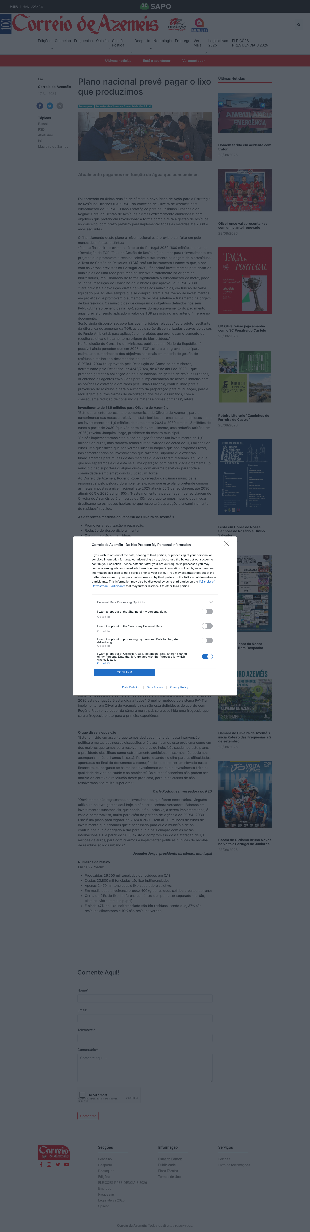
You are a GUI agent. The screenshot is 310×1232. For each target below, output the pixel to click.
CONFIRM (124, 672)
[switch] (207, 611)
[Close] (228, 545)
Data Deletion (131, 687)
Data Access (155, 687)
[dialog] (155, 616)
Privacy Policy (179, 687)
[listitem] (155, 602)
